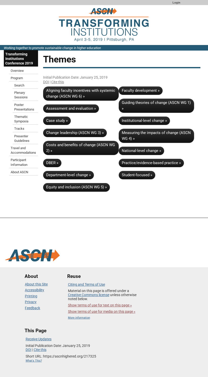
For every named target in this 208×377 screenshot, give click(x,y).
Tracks (19, 128)
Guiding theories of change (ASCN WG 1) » (156, 105)
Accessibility (34, 290)
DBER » (52, 163)
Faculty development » (141, 90)
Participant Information (19, 162)
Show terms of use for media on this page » (101, 311)
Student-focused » (137, 175)
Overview (17, 71)
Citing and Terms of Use (86, 284)
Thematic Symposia (21, 119)
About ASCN (19, 172)
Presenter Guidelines (21, 138)
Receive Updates (38, 339)
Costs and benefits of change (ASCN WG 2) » (80, 148)
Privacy (31, 302)
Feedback (32, 308)
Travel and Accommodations (23, 150)
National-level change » (141, 150)
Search (19, 85)
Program (17, 78)
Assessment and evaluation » (71, 108)
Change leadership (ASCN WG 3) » (75, 132)
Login (176, 2)
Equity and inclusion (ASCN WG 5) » (76, 187)
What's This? (34, 360)
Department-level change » (68, 175)
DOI (46, 82)
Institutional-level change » (144, 120)
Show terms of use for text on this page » (100, 305)
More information (79, 317)
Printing (31, 296)
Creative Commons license (88, 295)
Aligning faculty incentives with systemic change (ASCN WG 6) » (80, 93)
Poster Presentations (24, 107)
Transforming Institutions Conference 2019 (19, 58)
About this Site (36, 284)
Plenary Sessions (21, 95)
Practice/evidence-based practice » (151, 163)
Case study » (57, 120)
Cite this (57, 82)
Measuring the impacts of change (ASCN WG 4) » (156, 135)
